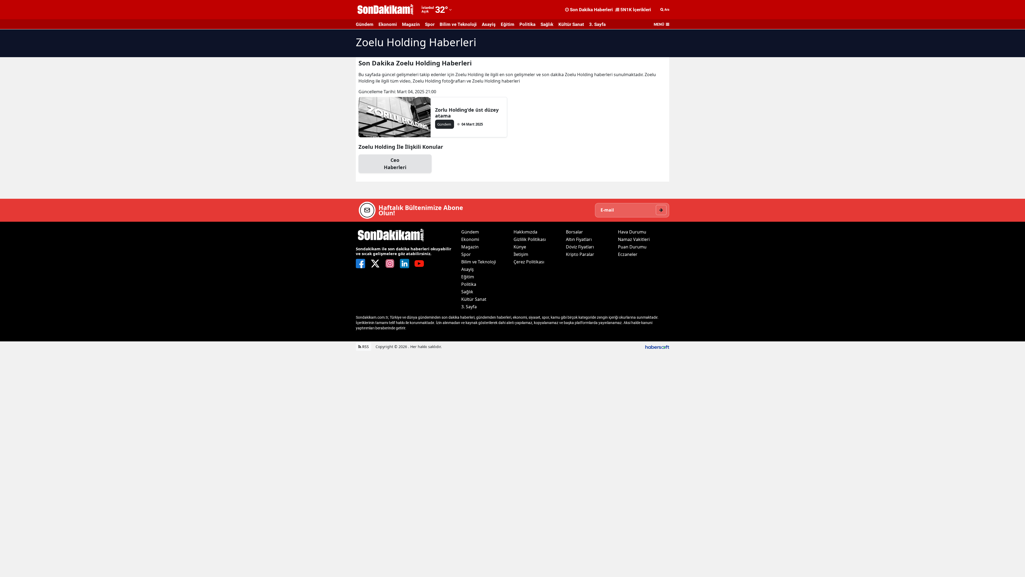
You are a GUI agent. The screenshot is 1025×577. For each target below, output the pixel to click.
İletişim (521, 254)
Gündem (364, 24)
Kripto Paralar (580, 254)
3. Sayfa (597, 24)
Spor (430, 24)
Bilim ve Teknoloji (458, 24)
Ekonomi (388, 24)
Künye (520, 247)
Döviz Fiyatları (580, 247)
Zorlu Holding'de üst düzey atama (467, 113)
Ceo (395, 163)
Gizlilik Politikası (530, 239)
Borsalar (574, 232)
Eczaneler (627, 254)
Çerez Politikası (529, 262)
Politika (527, 24)
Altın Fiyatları (579, 239)
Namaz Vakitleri (634, 239)
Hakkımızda (525, 232)
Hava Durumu (632, 232)
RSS (365, 346)
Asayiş (489, 24)
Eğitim (507, 24)
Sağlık (547, 24)
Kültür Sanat (571, 24)
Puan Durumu (632, 247)
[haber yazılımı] (657, 346)
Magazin (411, 24)
